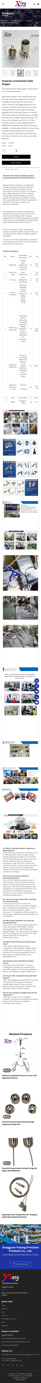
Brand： (4, 146)
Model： (4, 143)
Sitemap (24, 1378)
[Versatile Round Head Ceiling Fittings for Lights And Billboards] (20, 1147)
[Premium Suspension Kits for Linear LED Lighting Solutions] (20, 1054)
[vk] (8, 1365)
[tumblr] (12, 1365)
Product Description (11, 169)
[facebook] (3, 1365)
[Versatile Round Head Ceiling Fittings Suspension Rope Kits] (20, 1101)
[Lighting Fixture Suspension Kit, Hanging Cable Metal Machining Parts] (20, 1193)
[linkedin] (22, 1365)
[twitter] (17, 1365)
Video (8, 1070)
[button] (36, 49)
